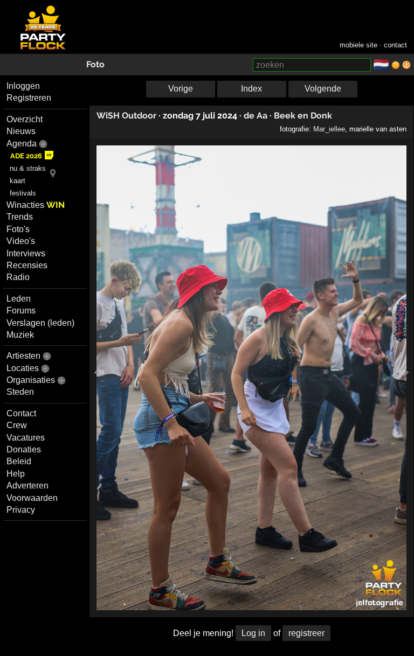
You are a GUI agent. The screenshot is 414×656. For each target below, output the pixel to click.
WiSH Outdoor (126, 115)
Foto (95, 64)
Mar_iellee (329, 129)
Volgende (323, 88)
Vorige (180, 88)
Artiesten (23, 355)
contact (395, 45)
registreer (306, 633)
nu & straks (28, 168)
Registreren (28, 97)
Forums (21, 310)
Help (15, 473)
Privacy (20, 509)
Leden (18, 298)
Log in (253, 633)
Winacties (35, 205)
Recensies (26, 265)
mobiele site (358, 45)
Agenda (21, 143)
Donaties (23, 449)
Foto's (18, 229)
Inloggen (23, 85)
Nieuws (21, 131)
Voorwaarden (32, 498)
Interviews (25, 253)
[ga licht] (395, 65)
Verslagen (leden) (40, 322)
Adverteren (27, 485)
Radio (18, 277)
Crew (16, 425)
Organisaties (30, 380)
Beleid (18, 461)
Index (251, 88)
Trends (19, 216)
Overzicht (24, 119)
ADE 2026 (26, 156)
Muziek (20, 334)
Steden (20, 391)
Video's (20, 241)
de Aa (255, 115)
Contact (21, 413)
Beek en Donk (303, 115)
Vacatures (25, 437)
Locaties (22, 368)
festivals (23, 193)
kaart (17, 181)
